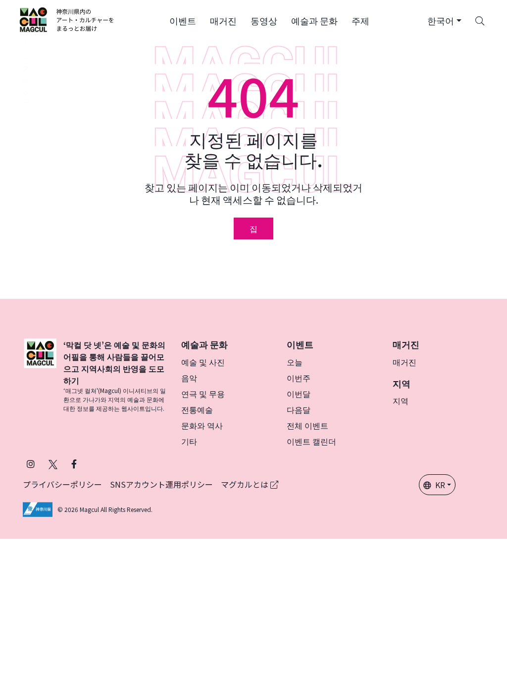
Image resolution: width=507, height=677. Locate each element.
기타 (189, 441)
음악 (189, 378)
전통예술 (197, 409)
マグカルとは (245, 484)
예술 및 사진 (203, 362)
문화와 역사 (202, 425)
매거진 (404, 362)
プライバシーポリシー (62, 484)
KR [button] (440, 485)
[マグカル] (40, 375)
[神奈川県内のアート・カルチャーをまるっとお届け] (67, 19)
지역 (400, 400)
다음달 (298, 409)
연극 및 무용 (203, 393)
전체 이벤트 (307, 425)
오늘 (295, 362)
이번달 (298, 393)
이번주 (298, 378)
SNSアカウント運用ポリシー (161, 484)
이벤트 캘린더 (311, 441)
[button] (182, 20)
